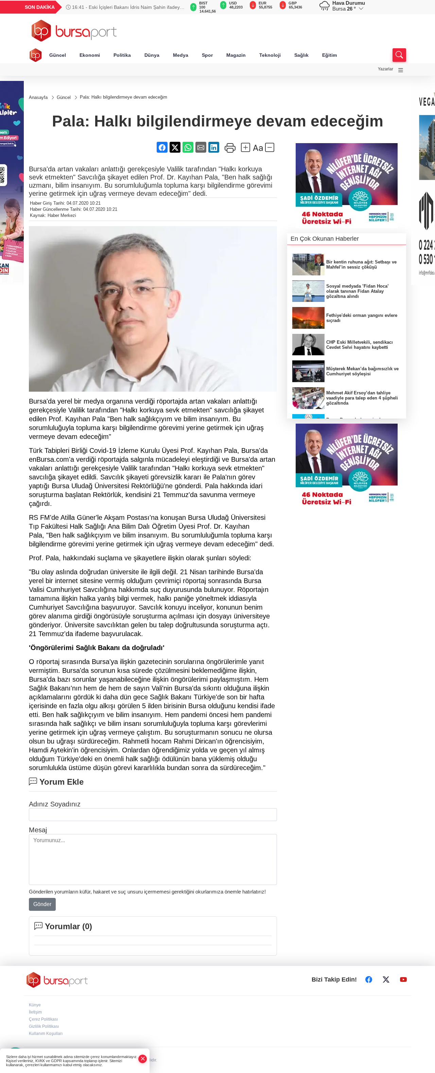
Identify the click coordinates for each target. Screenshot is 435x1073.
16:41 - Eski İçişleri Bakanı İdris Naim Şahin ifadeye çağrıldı (124, 7)
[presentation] (176, 7)
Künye (35, 1005)
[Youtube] (403, 980)
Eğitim (329, 55)
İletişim (35, 1012)
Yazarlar (385, 69)
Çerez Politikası (43, 1019)
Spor (207, 55)
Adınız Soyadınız (55, 804)
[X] (386, 980)
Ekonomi (90, 55)
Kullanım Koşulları (46, 1033)
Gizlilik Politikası (44, 1026)
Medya (180, 55)
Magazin (236, 55)
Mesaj (38, 830)
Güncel (57, 55)
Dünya (151, 55)
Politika (122, 55)
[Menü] (400, 70)
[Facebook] (369, 980)
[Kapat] (143, 1058)
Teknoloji (270, 55)
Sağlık (301, 55)
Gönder (42, 904)
